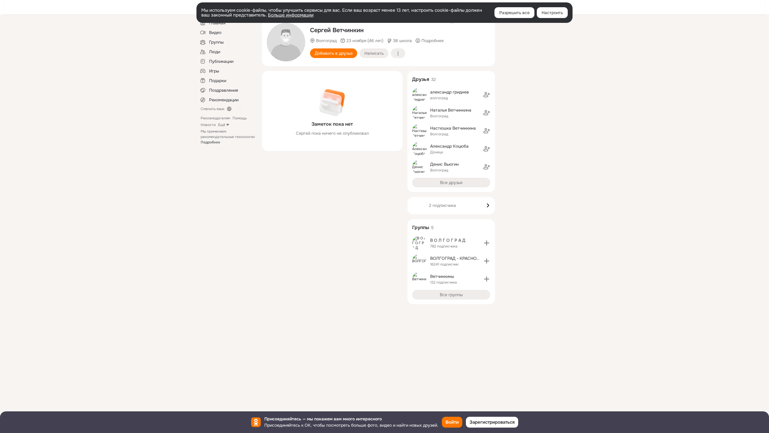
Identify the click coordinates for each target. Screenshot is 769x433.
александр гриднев (449, 92)
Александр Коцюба (449, 146)
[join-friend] (486, 94)
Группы (420, 227)
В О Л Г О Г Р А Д (447, 240)
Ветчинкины (442, 276)
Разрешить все (514, 12)
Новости (208, 124)
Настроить (552, 12)
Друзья (420, 79)
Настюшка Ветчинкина (453, 128)
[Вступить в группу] (486, 243)
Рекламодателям (215, 118)
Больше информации (291, 15)
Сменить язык (212, 108)
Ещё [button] (221, 124)
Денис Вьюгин (444, 164)
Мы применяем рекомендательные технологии (228, 137)
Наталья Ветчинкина (450, 110)
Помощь (240, 118)
